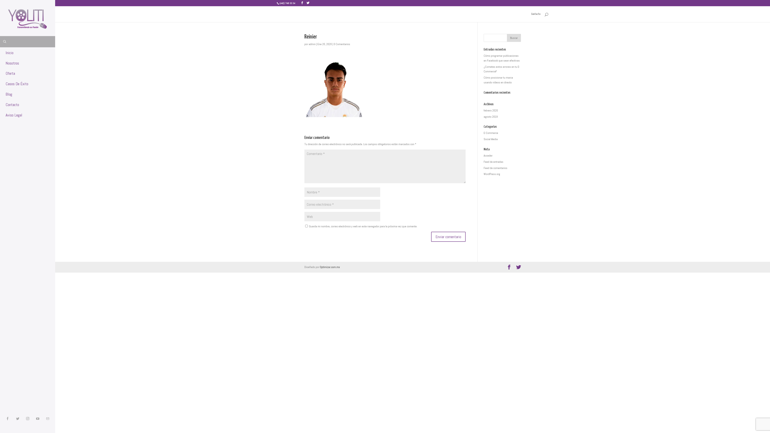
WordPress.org (492, 174)
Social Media (491, 139)
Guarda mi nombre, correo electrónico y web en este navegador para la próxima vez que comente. (363, 226)
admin (312, 44)
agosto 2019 (491, 116)
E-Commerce (491, 133)
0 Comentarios (342, 44)
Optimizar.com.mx (330, 267)
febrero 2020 (491, 110)
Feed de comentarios (495, 168)
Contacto (535, 14)
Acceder (488, 155)
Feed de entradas (493, 162)
